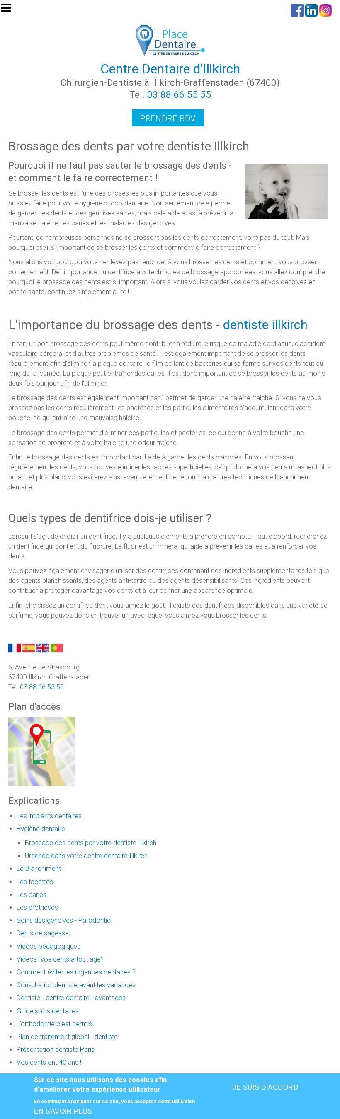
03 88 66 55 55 (179, 94)
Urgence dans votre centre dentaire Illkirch (86, 856)
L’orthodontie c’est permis (54, 1024)
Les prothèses (37, 907)
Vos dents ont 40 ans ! (49, 1062)
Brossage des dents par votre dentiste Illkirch (90, 843)
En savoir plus (63, 1111)
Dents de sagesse (43, 933)
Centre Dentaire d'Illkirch (170, 69)
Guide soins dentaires (48, 1011)
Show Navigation (9, 10)
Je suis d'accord (266, 1087)
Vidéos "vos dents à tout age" (60, 959)
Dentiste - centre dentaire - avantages (71, 998)
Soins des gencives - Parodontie (64, 920)
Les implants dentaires (49, 816)
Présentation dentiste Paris (56, 1050)
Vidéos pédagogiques (48, 946)
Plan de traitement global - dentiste (67, 1037)
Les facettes (35, 882)
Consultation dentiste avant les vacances (76, 985)
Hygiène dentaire (41, 829)
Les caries (31, 895)
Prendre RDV (168, 118)
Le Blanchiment (39, 868)
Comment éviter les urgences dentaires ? (76, 972)
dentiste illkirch (265, 324)
